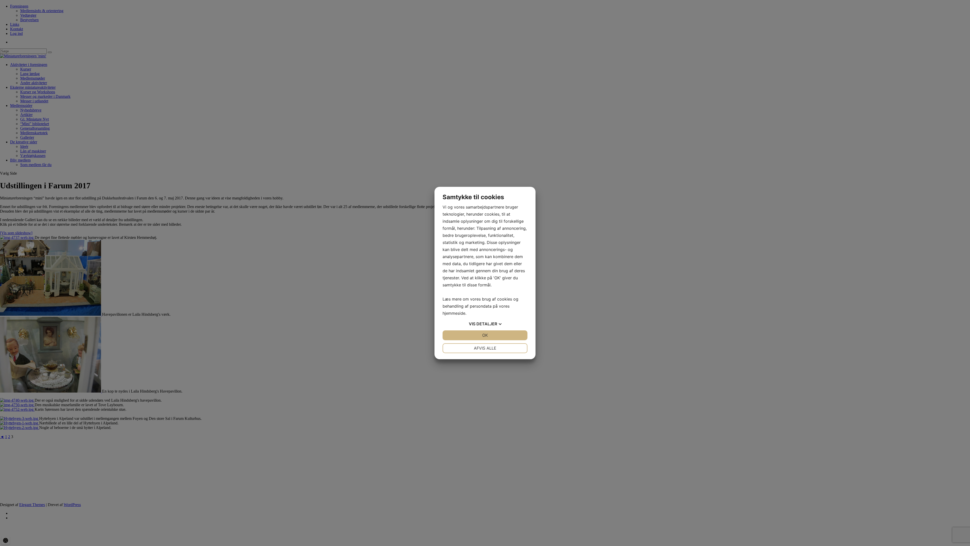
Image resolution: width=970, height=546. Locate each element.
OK (485, 335)
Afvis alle (485, 348)
